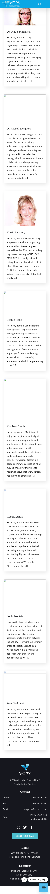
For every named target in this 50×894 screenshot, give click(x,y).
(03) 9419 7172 (40, 797)
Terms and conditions (19, 856)
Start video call (25, 836)
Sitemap (36, 856)
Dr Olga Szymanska (19, 31)
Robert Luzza (15, 516)
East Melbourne (29, 870)
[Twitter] (25, 827)
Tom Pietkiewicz (16, 703)
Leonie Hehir (14, 319)
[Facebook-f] (31, 827)
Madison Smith (16, 426)
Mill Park (15, 870)
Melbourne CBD (24, 874)
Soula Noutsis (15, 616)
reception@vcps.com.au (35, 809)
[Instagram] (18, 827)
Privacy (34, 852)
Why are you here (20, 852)
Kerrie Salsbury (16, 232)
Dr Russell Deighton (19, 128)
